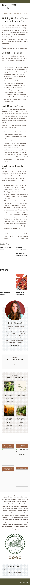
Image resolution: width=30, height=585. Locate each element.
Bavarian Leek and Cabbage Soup (23, 236)
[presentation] (6, 260)
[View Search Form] (3, 1)
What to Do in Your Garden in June (20, 395)
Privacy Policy (5, 580)
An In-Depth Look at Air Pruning (7, 236)
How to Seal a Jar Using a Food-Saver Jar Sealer (5, 292)
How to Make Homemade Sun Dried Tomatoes (20, 292)
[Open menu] (26, 6)
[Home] (3, 13)
